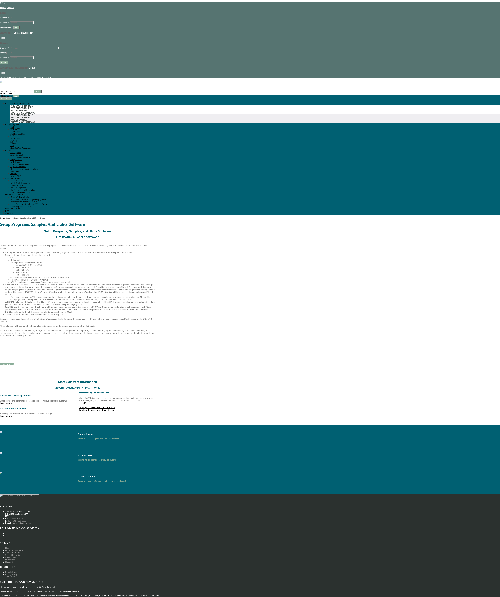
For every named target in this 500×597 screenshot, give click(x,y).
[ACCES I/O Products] (26, 89)
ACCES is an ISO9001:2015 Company (18, 495)
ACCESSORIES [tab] (18, 110)
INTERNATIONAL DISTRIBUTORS (34, 77)
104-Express (15, 138)
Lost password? (6, 27)
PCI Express (15, 131)
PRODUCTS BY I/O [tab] (20, 108)
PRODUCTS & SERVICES (17, 103)
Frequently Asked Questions (22, 206)
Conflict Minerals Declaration (22, 190)
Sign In (3, 8)
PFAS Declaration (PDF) (20, 192)
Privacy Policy (11, 574)
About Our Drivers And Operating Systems (28, 199)
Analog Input (15, 152)
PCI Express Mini (17, 134)
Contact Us (9, 213)
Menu (16, 96)
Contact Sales (10, 557)
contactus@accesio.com (21, 523)
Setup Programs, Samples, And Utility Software (30, 204)
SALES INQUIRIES (9, 77)
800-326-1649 (17, 518)
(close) (2, 38)
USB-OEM (15, 129)
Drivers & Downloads (14, 195)
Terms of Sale (11, 577)
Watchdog (14, 171)
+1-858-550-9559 (18, 521)
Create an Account (23, 32)
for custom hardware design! (96, 410)
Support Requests (12, 209)
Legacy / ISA (15, 176)
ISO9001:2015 (16, 185)
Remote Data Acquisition (20, 148)
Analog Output (16, 155)
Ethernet (13, 143)
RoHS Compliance (18, 188)
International (10, 560)
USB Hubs (15, 162)
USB (12, 127)
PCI (12, 145)
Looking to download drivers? (97, 407)
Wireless (13, 174)
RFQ (7, 211)
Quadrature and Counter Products (24, 169)
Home (2, 218)
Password (4, 22)
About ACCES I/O (13, 178)
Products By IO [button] (11, 150)
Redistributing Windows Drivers (23, 202)
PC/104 (13, 141)
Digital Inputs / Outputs (20, 157)
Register (10, 8)
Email (3, 53)
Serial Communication (19, 164)
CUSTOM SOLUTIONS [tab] (22, 113)
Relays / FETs (16, 159)
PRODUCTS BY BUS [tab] (21, 106)
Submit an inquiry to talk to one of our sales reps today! (101, 481)
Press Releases (11, 572)
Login (32, 67)
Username (4, 18)
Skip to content (6, 96)
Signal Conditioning (18, 167)
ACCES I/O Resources (20, 183)
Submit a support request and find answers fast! (98, 439)
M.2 (12, 136)
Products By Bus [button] (12, 124)
